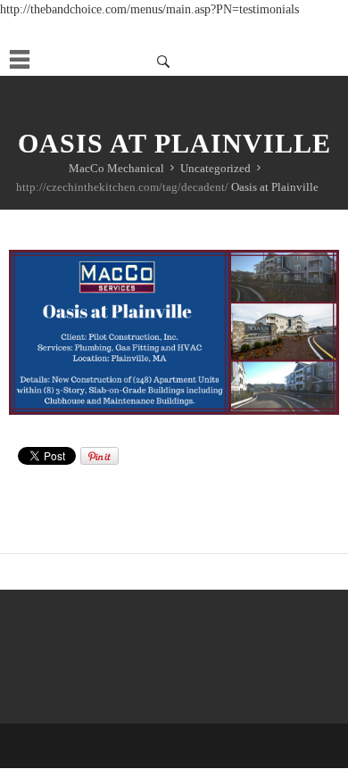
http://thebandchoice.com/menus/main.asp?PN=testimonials (149, 9)
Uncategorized (215, 168)
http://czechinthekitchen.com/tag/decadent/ (122, 187)
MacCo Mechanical (116, 168)
